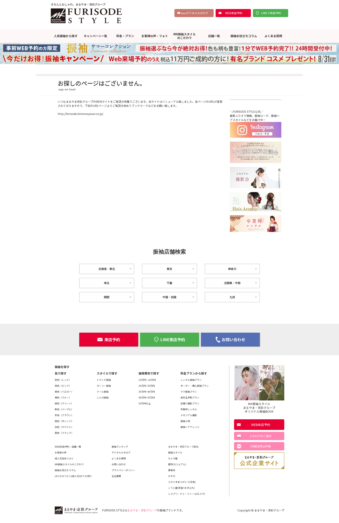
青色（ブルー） (63, 397)
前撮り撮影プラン (189, 403)
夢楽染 (171, 470)
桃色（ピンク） (63, 385)
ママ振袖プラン (188, 391)
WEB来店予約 (233, 13)
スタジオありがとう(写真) (182, 482)
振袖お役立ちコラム (244, 36)
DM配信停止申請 (260, 446)
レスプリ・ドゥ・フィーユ (186, 493)
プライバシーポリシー (123, 470)
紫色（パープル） (64, 409)
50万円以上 (145, 403)
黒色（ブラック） (64, 432)
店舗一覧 (214, 36)
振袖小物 (185, 421)
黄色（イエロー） (64, 391)
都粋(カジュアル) (177, 464)
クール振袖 (102, 391)
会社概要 (116, 476)
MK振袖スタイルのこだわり (184, 36)
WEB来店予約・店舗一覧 (68, 446)
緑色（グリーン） (64, 403)
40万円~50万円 (147, 397)
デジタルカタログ (194, 13)
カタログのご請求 (261, 436)
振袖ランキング (120, 446)
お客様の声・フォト (154, 36)
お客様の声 (61, 452)
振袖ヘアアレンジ (189, 427)
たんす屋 (173, 458)
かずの (171, 476)
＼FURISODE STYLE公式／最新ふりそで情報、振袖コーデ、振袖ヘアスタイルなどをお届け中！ (254, 116)
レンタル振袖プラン (191, 379)
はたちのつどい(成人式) (73, 476)
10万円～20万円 (147, 379)
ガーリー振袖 (104, 385)
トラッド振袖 (104, 379)
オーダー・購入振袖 (194, 385)
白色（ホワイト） (64, 427)
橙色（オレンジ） (64, 421)
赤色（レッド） (63, 379)
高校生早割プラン (189, 397)
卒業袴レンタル (188, 409)
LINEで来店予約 (271, 13)
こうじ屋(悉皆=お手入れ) (181, 487)
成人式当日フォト (64, 458)
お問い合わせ (233, 339)
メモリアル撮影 (188, 415)
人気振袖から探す (65, 36)
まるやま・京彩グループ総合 (183, 446)
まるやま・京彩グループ (142, 510)
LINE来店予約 (172, 339)
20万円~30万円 (147, 385)
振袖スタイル (175, 452)
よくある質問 (273, 36)
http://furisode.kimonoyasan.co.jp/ (80, 114)
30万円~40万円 (147, 391)
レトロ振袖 (102, 397)
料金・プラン (125, 36)
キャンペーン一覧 (95, 36)
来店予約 (112, 339)
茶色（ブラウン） (64, 415)
